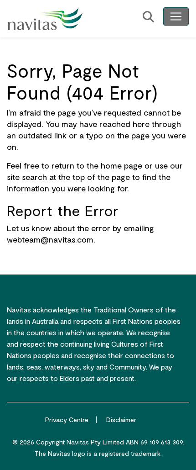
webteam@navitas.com (50, 239)
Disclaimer (121, 419)
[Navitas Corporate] (45, 18)
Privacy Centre (66, 419)
